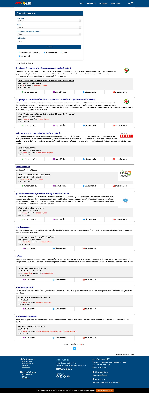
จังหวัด (19, 25)
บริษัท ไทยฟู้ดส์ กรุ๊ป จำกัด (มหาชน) (31, 208)
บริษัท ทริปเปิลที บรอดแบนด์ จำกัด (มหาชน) (34, 174)
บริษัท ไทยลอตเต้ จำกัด (26, 147)
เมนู (129, 3)
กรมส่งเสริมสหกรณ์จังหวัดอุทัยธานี (31, 326)
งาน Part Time (26, 367)
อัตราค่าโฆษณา (26, 378)
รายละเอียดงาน (121, 92)
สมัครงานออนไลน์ (30, 92)
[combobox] (49, 20)
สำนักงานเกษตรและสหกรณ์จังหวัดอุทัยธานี (34, 297)
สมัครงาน (28, 363)
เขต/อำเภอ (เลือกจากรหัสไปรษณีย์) (28, 31)
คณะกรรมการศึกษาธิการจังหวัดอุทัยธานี (33, 268)
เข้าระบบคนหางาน (51, 52)
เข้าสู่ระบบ (104, 3)
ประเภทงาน (20, 18)
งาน (33, 363)
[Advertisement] (110, 27)
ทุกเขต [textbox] (20, 34)
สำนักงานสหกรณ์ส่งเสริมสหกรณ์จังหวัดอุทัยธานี (36, 237)
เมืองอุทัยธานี (36, 83)
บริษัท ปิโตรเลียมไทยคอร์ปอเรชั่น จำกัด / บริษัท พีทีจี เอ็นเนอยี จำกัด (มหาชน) (46, 80)
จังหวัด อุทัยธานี (126, 354)
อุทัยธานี (25, 83)
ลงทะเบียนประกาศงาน (27, 374)
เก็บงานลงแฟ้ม (90, 92)
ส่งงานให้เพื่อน (60, 92)
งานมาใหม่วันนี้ (25, 56)
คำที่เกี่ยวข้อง (21, 38)
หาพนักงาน (24, 376)
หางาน (82, 3)
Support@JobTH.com (100, 375)
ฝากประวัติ (92, 3)
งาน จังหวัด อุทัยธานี (25, 63)
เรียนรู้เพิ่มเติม (91, 390)
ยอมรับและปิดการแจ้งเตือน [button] (105, 390)
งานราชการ (25, 365)
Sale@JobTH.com (100, 367)
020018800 (65, 369)
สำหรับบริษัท (116, 3)
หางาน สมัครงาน (118, 354)
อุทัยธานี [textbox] (20, 27)
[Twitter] (61, 376)
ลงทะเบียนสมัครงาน (27, 361)
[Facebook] (57, 376)
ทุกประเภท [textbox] (21, 21)
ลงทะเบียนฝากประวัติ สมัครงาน (30, 52)
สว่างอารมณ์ (36, 210)
